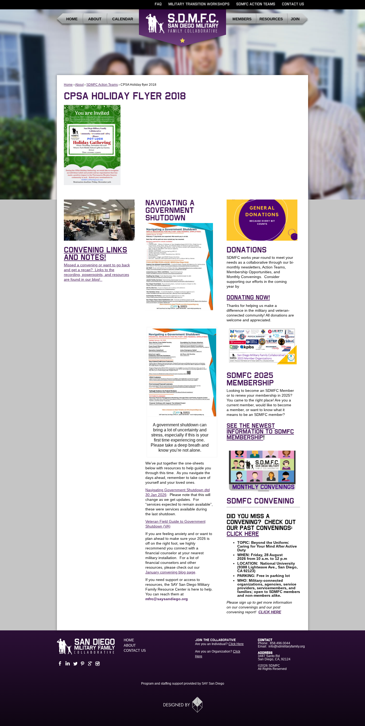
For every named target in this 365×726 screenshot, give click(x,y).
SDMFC (182, 30)
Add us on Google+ (89, 663)
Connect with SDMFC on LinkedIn (67, 663)
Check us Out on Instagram (97, 663)
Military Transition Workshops (199, 4)
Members (241, 19)
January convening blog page (170, 572)
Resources (271, 19)
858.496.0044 (280, 643)
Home (71, 19)
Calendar (122, 19)
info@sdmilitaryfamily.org (287, 646)
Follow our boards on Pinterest (82, 663)
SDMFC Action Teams (255, 4)
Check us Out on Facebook (59, 663)
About (95, 19)
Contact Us (293, 4)
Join (295, 19)
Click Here (236, 644)
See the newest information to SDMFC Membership (260, 431)
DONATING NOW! (248, 297)
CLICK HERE (243, 534)
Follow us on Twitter (74, 663)
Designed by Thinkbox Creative (183, 705)
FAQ (158, 4)
